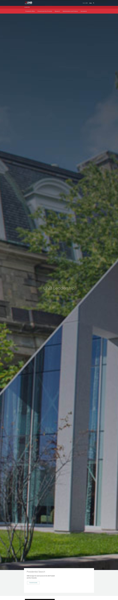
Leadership (27, 7)
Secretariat (84, 11)
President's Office (30, 11)
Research (57, 11)
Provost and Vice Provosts (45, 11)
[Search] (94, 3)
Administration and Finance (70, 11)
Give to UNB (85, 3)
